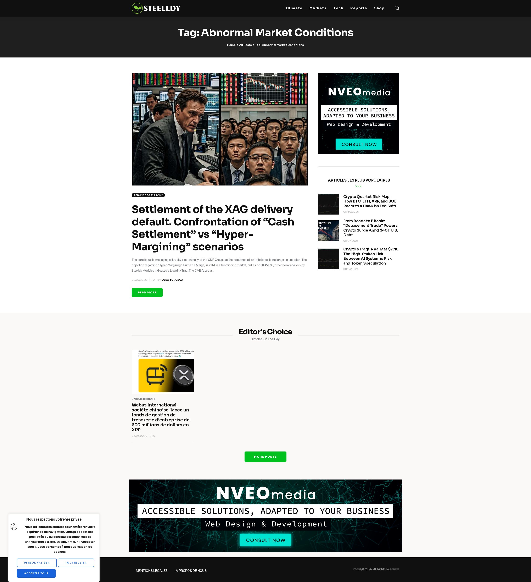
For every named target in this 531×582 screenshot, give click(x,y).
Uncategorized (144, 399)
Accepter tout (36, 573)
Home (231, 45)
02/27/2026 (139, 279)
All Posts (245, 45)
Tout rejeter (76, 562)
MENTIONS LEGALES (151, 571)
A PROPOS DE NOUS (191, 571)
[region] (54, 548)
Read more (147, 292)
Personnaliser (36, 562)
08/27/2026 (350, 240)
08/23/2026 (351, 269)
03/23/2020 (139, 435)
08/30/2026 (351, 211)
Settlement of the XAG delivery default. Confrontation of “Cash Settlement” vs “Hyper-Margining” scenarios (213, 228)
